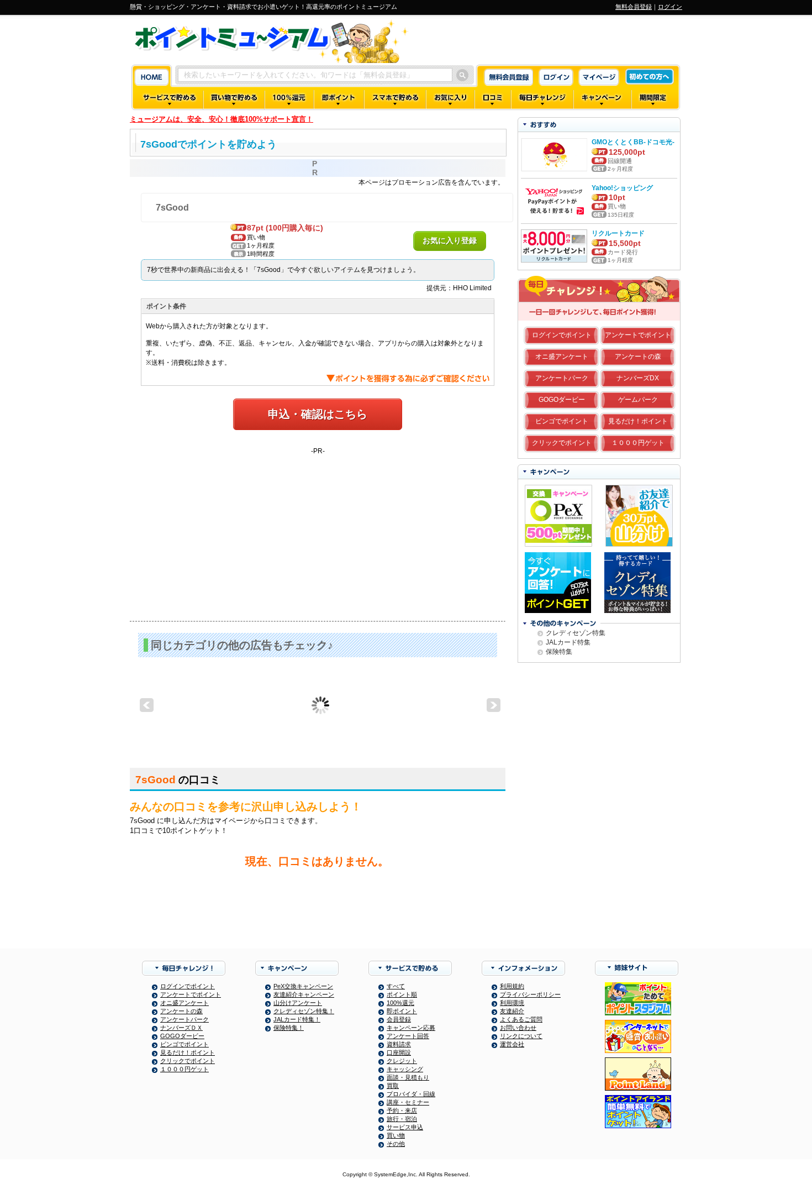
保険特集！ (288, 1027)
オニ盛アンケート (561, 356)
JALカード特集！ (296, 1019)
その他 (396, 1143)
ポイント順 (402, 994)
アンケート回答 (408, 1036)
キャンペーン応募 (411, 1027)
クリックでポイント (562, 443)
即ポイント (402, 1011)
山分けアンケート (297, 1002)
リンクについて (521, 1036)
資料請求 (399, 1044)
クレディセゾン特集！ (303, 1011)
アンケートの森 (638, 356)
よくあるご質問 (521, 1019)
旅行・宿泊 (402, 1118)
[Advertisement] (317, 532)
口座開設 (399, 1052)
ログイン (670, 6)
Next (494, 705)
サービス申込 (405, 1127)
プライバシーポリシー (530, 994)
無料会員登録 (633, 6)
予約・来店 (402, 1110)
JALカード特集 (568, 642)
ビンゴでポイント (561, 421)
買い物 (396, 1135)
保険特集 (559, 652)
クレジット (402, 1060)
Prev (147, 705)
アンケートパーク (561, 378)
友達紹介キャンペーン (303, 994)
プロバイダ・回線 (411, 1094)
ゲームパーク (638, 400)
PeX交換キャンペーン (303, 986)
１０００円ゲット (638, 443)
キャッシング (405, 1069)
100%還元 (400, 1002)
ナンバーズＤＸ (181, 1027)
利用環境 (512, 1002)
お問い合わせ (518, 1027)
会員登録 (399, 1019)
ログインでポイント (562, 335)
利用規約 (512, 986)
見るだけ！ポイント (638, 421)
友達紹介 (512, 1011)
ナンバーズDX (637, 378)
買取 (393, 1085)
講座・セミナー (408, 1102)
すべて (396, 986)
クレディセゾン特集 (575, 633)
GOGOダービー (562, 400)
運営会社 (512, 1044)
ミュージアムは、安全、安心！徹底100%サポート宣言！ (221, 119)
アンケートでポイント (638, 335)
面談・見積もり (408, 1077)
